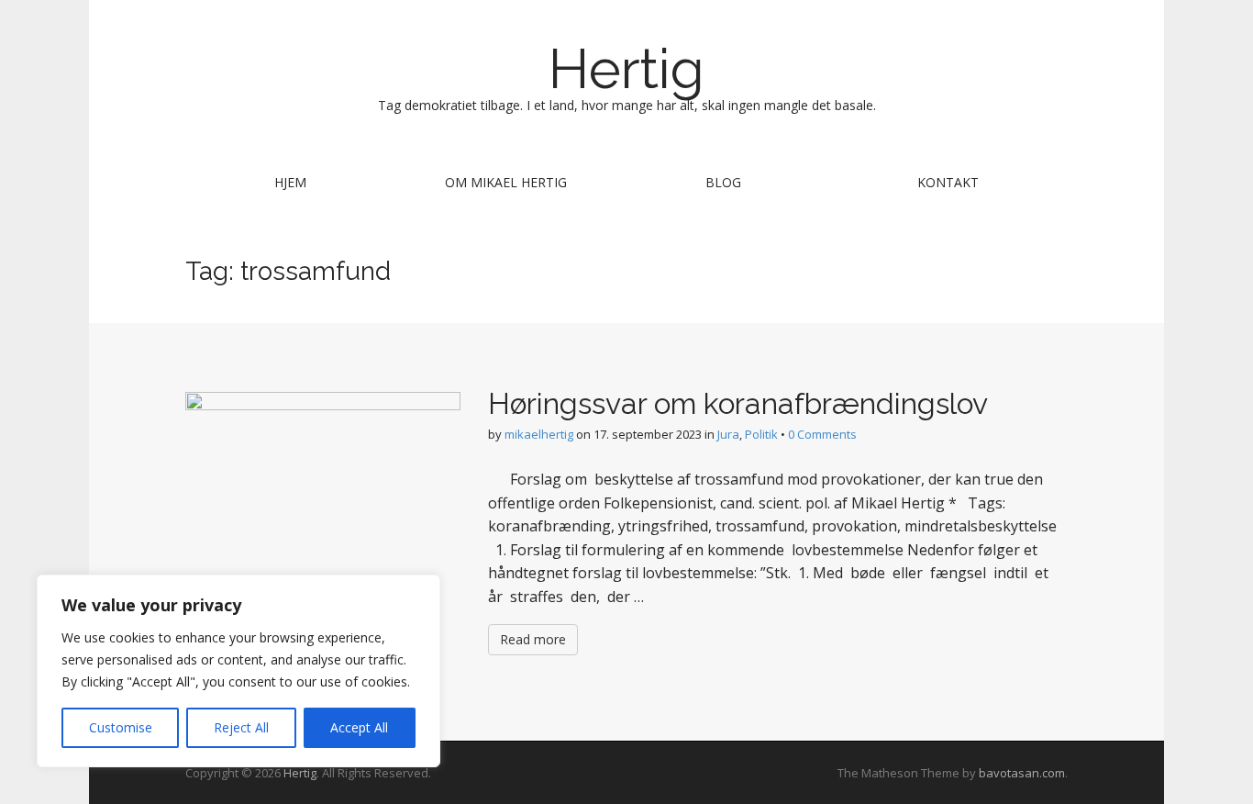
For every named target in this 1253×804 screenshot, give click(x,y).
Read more (533, 639)
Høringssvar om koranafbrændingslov (738, 403)
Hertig (626, 69)
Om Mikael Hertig (506, 182)
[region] (238, 671)
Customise (120, 727)
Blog (723, 182)
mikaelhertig (539, 434)
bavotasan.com (1022, 773)
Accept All (359, 727)
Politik (761, 434)
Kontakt (948, 182)
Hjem (290, 182)
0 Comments (822, 434)
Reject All (241, 727)
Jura (728, 434)
